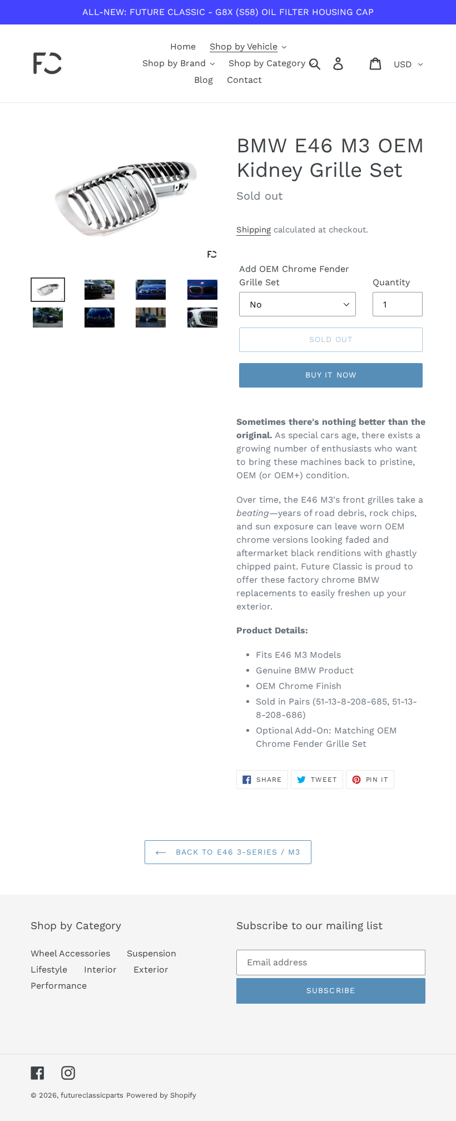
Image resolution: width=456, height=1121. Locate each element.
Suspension (151, 953)
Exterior (150, 969)
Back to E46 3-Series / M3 (236, 851)
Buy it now (330, 374)
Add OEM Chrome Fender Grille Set (294, 275)
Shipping (253, 230)
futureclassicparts (92, 1095)
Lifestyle (49, 969)
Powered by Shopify (161, 1095)
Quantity (391, 282)
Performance (59, 985)
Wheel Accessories (70, 953)
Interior (100, 969)
